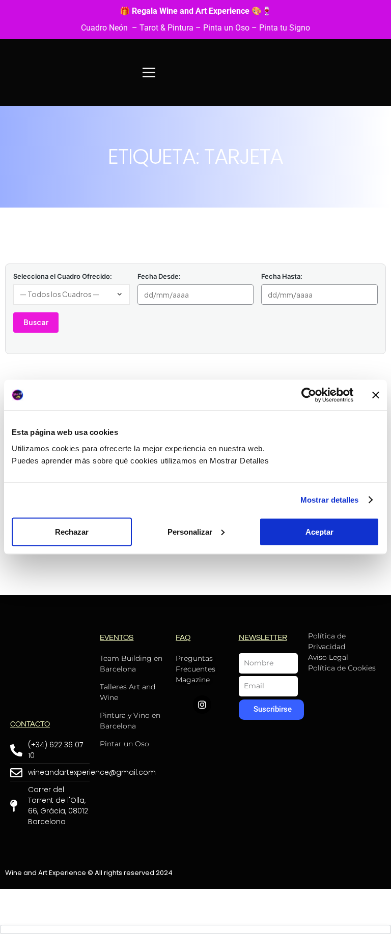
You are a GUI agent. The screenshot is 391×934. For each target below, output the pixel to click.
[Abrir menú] (148, 72)
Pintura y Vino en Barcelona (130, 721)
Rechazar (72, 531)
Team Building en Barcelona (131, 664)
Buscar (35, 322)
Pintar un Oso (124, 743)
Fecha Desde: (159, 276)
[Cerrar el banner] (375, 395)
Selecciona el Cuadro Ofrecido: (62, 276)
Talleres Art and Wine (127, 692)
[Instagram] (202, 704)
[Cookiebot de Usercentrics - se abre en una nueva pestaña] (308, 395)
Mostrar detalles (329, 499)
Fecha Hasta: (281, 276)
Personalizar (189, 531)
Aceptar (319, 531)
